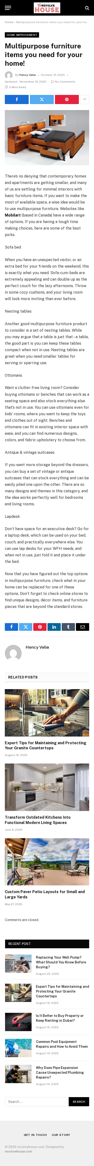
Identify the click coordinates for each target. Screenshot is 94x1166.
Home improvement (22, 34)
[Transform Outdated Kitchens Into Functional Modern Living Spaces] (47, 787)
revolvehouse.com (18, 1151)
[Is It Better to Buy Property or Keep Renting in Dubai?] (18, 1022)
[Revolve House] (47, 8)
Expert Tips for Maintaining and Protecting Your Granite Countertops (62, 991)
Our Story (61, 1135)
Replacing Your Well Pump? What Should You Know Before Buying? (61, 962)
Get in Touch (35, 1135)
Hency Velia (27, 75)
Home (9, 22)
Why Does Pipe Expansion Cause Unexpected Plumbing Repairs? (60, 1072)
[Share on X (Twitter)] (42, 99)
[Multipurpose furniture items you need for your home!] (47, 137)
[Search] (86, 7)
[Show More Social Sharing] (84, 99)
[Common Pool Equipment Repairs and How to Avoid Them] (18, 1048)
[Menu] (8, 7)
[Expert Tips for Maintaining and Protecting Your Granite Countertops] (47, 713)
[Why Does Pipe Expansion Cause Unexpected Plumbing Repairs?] (18, 1074)
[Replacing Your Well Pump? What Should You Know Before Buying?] (18, 964)
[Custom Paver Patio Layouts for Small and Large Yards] (47, 862)
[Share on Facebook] (17, 99)
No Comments (65, 81)
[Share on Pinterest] (67, 99)
